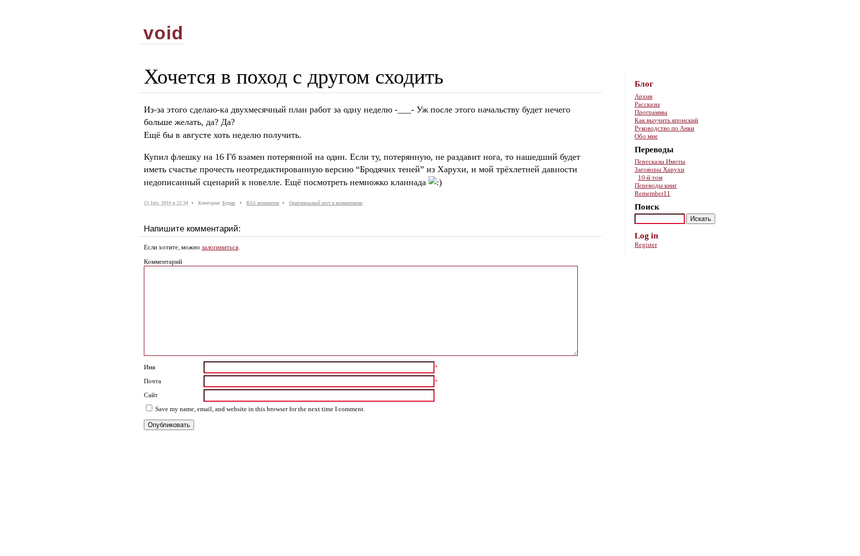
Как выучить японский (666, 120)
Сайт (151, 395)
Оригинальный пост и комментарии (325, 203)
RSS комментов (262, 203)
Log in (646, 235)
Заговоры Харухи (659, 169)
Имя (149, 367)
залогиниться (220, 247)
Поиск (647, 207)
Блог (644, 84)
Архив (643, 96)
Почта (152, 381)
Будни (228, 203)
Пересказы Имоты (660, 161)
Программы (651, 112)
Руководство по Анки (664, 128)
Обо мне (646, 136)
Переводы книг (656, 185)
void (163, 32)
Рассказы (647, 104)
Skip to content (705, 15)
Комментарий (163, 261)
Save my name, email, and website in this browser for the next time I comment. (260, 409)
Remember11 (652, 193)
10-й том (650, 177)
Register (646, 244)
